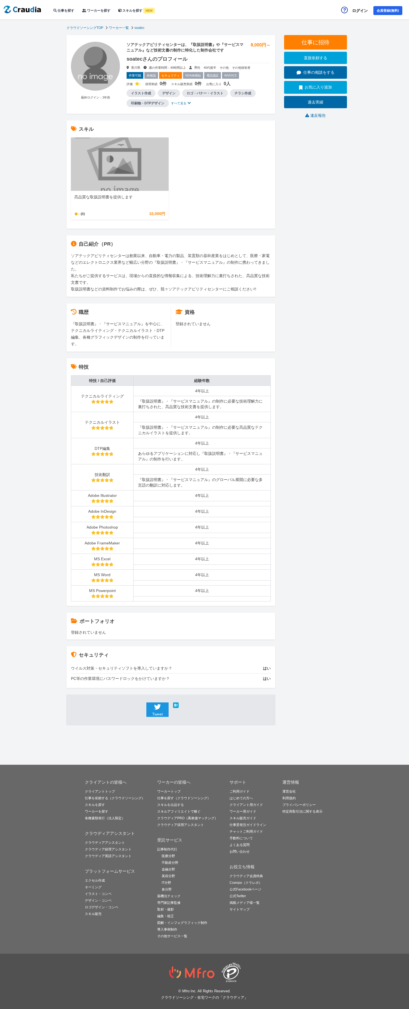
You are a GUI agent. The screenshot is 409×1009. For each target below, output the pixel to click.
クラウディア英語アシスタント (108, 856)
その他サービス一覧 (172, 936)
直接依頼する (315, 58)
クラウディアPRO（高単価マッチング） (187, 818)
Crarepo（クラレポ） (246, 883)
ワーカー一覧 (119, 28)
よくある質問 (240, 845)
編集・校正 (165, 916)
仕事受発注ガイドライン (248, 825)
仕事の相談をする (318, 72)
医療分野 (168, 856)
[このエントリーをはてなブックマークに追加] (184, 705)
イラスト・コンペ (98, 894)
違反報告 (318, 115)
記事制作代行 (167, 849)
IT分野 (166, 883)
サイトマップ (240, 909)
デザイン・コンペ (98, 900)
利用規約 (289, 798)
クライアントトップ (100, 791)
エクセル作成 (95, 880)
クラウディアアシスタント (105, 843)
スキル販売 (93, 914)
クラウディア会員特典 (246, 876)
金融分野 (168, 869)
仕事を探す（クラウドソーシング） (184, 798)
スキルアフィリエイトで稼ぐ (179, 811)
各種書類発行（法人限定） (105, 818)
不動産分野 (170, 863)
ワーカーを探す (98, 11)
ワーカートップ (169, 791)
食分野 (167, 889)
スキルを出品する (170, 805)
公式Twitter (238, 896)
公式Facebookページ (245, 889)
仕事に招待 (315, 42)
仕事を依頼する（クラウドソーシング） (115, 798)
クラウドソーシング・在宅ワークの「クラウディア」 (204, 997)
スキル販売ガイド (243, 818)
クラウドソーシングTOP (84, 28)
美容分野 (168, 876)
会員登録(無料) (388, 11)
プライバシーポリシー (299, 805)
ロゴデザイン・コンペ (101, 907)
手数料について (241, 838)
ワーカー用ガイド (243, 811)
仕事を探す (65, 11)
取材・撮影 (165, 909)
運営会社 (289, 791)
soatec (139, 28)
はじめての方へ (241, 798)
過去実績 (315, 102)
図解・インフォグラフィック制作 (182, 923)
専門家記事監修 (169, 903)
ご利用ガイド (240, 791)
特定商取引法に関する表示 (302, 811)
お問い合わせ (240, 851)
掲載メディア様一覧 (245, 903)
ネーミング (93, 887)
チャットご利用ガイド (246, 831)
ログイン (360, 10)
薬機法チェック (169, 896)
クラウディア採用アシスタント (180, 825)
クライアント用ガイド (246, 805)
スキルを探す (137, 11)
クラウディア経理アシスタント (108, 849)
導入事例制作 (167, 929)
